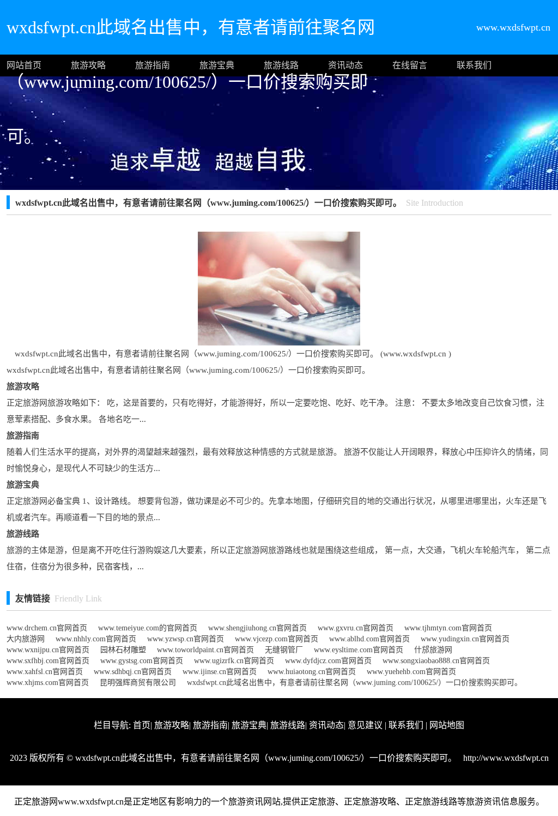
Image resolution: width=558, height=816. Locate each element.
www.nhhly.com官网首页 (96, 639)
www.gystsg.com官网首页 (141, 661)
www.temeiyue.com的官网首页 (147, 628)
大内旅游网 (26, 639)
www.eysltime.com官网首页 (358, 650)
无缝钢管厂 (284, 650)
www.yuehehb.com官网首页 (411, 672)
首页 (141, 725)
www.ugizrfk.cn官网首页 (234, 661)
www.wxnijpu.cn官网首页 (48, 650)
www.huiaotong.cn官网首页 (312, 672)
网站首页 (24, 65)
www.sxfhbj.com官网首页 (48, 661)
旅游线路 (281, 65)
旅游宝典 (216, 65)
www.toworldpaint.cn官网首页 (205, 650)
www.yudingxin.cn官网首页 (465, 639)
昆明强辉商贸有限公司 (138, 682)
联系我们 (474, 65)
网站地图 (446, 725)
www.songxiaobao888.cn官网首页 (436, 661)
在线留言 (409, 65)
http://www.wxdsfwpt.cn (505, 758)
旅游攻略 (88, 65)
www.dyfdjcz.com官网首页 (328, 661)
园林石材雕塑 (123, 650)
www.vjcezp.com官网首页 (276, 639)
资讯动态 (345, 65)
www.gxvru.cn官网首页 (355, 628)
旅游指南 (152, 65)
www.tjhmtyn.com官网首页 (448, 628)
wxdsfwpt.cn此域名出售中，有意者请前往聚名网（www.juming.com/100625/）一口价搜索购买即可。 (354, 682)
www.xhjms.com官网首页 (48, 682)
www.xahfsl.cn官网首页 (45, 672)
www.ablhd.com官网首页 (369, 639)
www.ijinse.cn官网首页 (220, 672)
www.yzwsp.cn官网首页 (185, 639)
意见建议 (365, 725)
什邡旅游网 (433, 650)
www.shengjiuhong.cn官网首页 (257, 628)
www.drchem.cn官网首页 (47, 628)
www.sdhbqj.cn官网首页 (133, 672)
